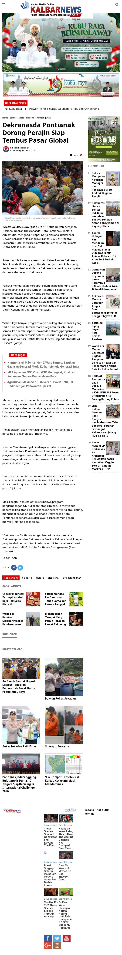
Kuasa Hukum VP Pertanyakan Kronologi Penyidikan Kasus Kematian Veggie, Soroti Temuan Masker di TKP (103, 456)
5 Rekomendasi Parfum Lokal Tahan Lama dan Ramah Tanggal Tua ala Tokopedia (55, 602)
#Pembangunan (72, 577)
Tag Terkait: (11, 577)
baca (75, 155)
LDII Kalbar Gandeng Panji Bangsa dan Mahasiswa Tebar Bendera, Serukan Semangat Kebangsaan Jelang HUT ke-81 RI (106, 420)
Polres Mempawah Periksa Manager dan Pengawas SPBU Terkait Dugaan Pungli (102, 184)
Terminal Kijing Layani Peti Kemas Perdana (97, 331)
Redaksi (90, 810)
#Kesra (40, 577)
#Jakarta (27, 577)
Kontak (89, 813)
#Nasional (53, 577)
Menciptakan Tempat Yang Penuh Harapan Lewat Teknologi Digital (56, 621)
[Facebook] (14, 568)
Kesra (21, 117)
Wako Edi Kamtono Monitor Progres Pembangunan (12, 619)
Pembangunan (44, 117)
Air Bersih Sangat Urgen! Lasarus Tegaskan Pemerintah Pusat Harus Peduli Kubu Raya (18, 686)
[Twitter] (20, 568)
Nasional (30, 117)
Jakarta (13, 117)
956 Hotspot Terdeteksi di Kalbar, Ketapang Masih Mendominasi (62, 780)
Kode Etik (103, 810)
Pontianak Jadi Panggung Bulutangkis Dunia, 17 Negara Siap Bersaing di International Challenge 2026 (19, 784)
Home (5, 117)
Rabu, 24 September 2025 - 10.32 (24, 150)
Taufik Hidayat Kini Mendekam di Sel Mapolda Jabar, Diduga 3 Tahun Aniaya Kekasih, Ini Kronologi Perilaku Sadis (104, 248)
